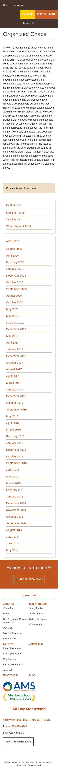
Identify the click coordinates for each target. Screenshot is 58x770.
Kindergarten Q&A (12, 653)
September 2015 (16, 463)
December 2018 (16, 329)
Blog (32, 675)
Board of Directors (12, 633)
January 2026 (14, 268)
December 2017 (16, 356)
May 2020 (12, 309)
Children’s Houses (38, 619)
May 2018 (12, 335)
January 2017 (14, 389)
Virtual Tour (8, 608)
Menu (26, 23)
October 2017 (14, 362)
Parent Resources (12, 648)
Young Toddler (36, 608)
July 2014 (12, 536)
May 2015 (12, 476)
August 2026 (14, 248)
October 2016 (14, 402)
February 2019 (15, 322)
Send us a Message (18, 741)
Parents (8, 644)
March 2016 (13, 429)
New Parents (9, 659)
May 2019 (12, 315)
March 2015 (13, 483)
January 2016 (14, 443)
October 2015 (14, 456)
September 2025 (16, 289)
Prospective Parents (13, 664)
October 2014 (14, 516)
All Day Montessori (29, 709)
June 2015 (12, 469)
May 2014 (12, 550)
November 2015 (16, 449)
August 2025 (14, 295)
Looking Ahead (15, 212)
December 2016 (16, 396)
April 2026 (12, 255)
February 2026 (15, 262)
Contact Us (29, 595)
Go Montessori (34, 765)
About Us (8, 604)
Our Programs (38, 604)
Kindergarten (35, 624)
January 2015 (14, 496)
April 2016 (12, 423)
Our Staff (7, 628)
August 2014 (14, 530)
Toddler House (36, 613)
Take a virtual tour (29, 578)
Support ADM (9, 638)
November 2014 (16, 510)
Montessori (10, 675)
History (6, 613)
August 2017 (14, 369)
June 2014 (12, 543)
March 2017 (13, 382)
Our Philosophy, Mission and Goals (15, 621)
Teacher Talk (14, 219)
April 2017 (12, 376)
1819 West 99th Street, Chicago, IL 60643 (27, 720)
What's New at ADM (18, 226)
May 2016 (12, 416)
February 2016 (15, 436)
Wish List (7, 670)
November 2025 (16, 275)
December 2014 (16, 503)
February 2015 (15, 490)
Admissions (36, 644)
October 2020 (14, 302)
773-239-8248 (19, 726)
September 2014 (16, 523)
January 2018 (14, 349)
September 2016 (16, 409)
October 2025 (14, 282)
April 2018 (12, 342)
